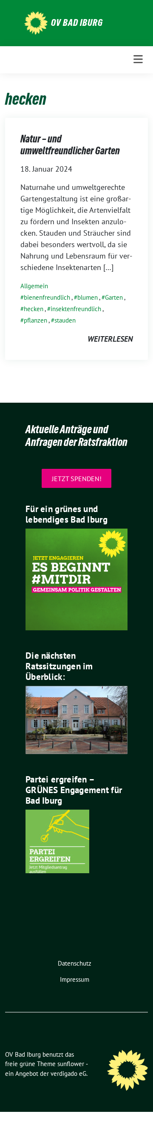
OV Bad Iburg (77, 22)
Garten (114, 297)
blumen (87, 297)
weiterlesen (110, 339)
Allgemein (34, 286)
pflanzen (35, 320)
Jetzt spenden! (77, 478)
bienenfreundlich (47, 297)
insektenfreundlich (76, 309)
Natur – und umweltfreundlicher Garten (70, 144)
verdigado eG (68, 1073)
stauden (65, 320)
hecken (33, 309)
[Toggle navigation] (138, 60)
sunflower (70, 1064)
